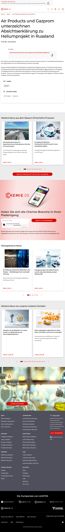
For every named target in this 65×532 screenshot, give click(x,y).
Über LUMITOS (20, 517)
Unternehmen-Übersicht (30, 429)
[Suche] (48, 9)
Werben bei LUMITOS (7, 517)
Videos (3, 478)
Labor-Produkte (5, 439)
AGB (12, 522)
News (24, 470)
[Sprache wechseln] (55, 9)
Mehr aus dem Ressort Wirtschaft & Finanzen (32, 174)
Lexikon (3, 470)
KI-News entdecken (17, 404)
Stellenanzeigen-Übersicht (30, 463)
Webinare (25, 481)
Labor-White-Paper (28, 439)
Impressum (4, 522)
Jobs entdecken (27, 455)
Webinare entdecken (7, 455)
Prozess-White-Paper (29, 442)
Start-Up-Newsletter (7, 424)
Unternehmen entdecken (30, 418)
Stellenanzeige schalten (30, 460)
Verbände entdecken (28, 424)
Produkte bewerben (6, 445)
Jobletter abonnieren (29, 457)
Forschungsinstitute (7, 476)
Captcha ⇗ (24, 227)
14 (44, 361)
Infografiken (4, 473)
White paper (26, 476)
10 (37, 361)
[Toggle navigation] (63, 9)
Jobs (24, 478)
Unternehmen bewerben (30, 427)
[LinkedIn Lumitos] (63, 522)
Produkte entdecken (7, 436)
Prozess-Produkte (6, 442)
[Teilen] (52, 9)
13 (42, 361)
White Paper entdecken (29, 436)
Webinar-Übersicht (6, 460)
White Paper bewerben (29, 445)
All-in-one (26, 484)
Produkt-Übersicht (6, 448)
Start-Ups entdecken (29, 421)
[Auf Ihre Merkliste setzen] (59, 9)
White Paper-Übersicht (29, 448)
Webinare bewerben (7, 457)
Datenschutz (19, 522)
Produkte (25, 473)
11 (39, 361)
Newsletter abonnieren (44, 220)
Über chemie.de (31, 517)
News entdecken (5, 418)
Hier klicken (17, 225)
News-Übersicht (5, 427)
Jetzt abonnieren (57, 433)
